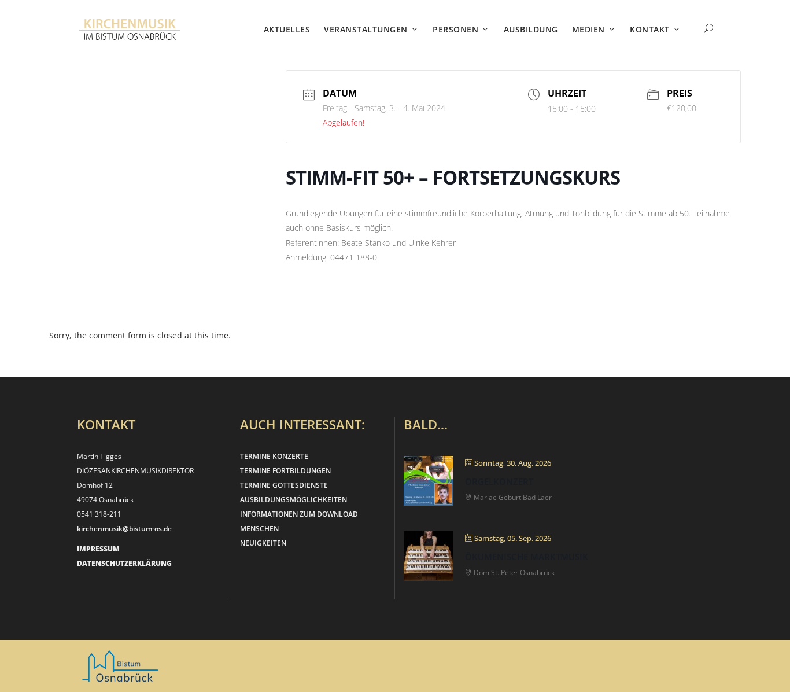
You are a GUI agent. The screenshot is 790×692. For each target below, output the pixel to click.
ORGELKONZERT (499, 481)
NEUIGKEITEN (263, 543)
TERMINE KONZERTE (274, 456)
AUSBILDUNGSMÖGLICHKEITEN (293, 500)
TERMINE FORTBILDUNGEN (285, 471)
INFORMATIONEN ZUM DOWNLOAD (299, 514)
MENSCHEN (259, 528)
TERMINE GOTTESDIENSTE (284, 485)
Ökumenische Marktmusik (526, 556)
